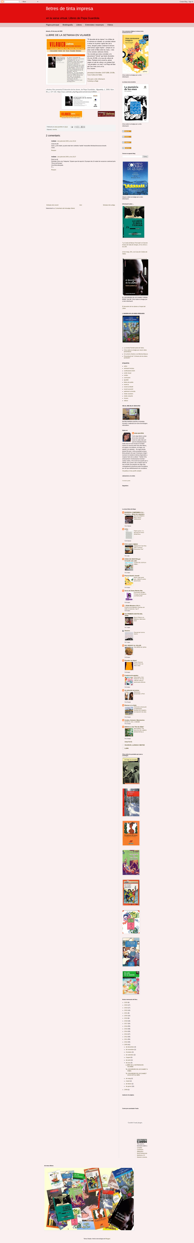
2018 (126, 1021)
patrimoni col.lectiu (129, 391)
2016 (126, 1026)
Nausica (127, 630)
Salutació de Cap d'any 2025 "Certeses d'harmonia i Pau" (140, 547)
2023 (126, 1008)
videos (126, 400)
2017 (126, 1023)
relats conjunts (128, 396)
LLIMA (127, 748)
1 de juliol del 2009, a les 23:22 (66, 141)
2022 (126, 1010)
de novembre (130, 1049)
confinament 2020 (129, 371)
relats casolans (128, 394)
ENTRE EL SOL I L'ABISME (132, 722)
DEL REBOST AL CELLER (133, 645)
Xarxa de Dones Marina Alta (133, 590)
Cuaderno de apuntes (131, 675)
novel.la (55, 129)
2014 (126, 1031)
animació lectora (129, 368)
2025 (126, 1002)
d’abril (128, 1081)
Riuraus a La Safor (131, 705)
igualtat (126, 380)
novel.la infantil (128, 387)
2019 (126, 1018)
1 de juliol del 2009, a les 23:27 (66, 157)
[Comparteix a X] (80, 127)
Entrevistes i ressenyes (94, 25)
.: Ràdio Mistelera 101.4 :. (133, 605)
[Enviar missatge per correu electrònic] (71, 126)
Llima (126, 529)
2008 (126, 1089)
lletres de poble (128, 382)
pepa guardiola (139, 433)
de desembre (130, 1047)
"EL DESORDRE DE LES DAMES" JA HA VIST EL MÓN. (136, 1074)
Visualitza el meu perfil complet (131, 471)
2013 (126, 1034)
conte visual (127, 373)
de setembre (130, 1055)
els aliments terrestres (132, 690)
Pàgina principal (52, 25)
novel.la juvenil (128, 389)
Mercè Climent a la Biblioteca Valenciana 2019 (139, 619)
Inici (80, 205)
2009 (126, 1044)
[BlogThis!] (78, 127)
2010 (126, 1042)
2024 (126, 1005)
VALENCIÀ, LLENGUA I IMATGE (135, 745)
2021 (126, 1013)
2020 (126, 1015)
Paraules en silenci (131, 660)
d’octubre (129, 1052)
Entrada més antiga (109, 205)
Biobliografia (68, 25)
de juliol (128, 1060)
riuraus (126, 398)
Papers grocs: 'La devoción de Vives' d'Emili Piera (139, 532)
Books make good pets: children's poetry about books (140, 579)
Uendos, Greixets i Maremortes (135, 720)
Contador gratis (126, 480)
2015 (126, 1029)
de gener (129, 1086)
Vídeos (110, 25)
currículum (127, 377)
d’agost (128, 1057)
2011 (126, 1039)
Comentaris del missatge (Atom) (65, 208)
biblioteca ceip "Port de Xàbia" (134, 727)
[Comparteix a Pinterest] (84, 127)
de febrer (129, 1084)
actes (125, 366)
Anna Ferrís (128, 742)
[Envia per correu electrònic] (75, 127)
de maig (128, 1078)
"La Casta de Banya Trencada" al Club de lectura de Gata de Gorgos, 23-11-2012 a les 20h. (135, 244)
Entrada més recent (52, 205)
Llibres (79, 25)
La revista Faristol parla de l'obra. (134, 348)
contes (126, 375)
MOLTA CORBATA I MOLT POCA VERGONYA (139, 517)
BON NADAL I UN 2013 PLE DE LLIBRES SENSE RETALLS (140, 730)
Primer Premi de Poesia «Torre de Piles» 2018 (138, 664)
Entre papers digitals (131, 544)
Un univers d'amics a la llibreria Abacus (136, 354)
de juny (128, 1063)
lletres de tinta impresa (69, 8)
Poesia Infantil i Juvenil (132, 576)
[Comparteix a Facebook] (82, 127)
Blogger (107, 1239)
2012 (126, 1037)
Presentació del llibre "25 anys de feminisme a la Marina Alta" (140, 594)
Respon (53, 150)
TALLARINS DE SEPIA (140, 647)
